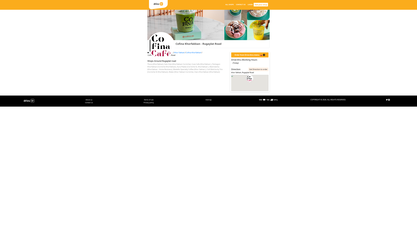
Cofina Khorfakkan (193, 52)
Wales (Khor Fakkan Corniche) (181, 72)
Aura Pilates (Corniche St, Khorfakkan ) (193, 67)
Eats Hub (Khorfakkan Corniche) (177, 64)
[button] (250, 79)
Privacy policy (149, 102)
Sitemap (208, 100)
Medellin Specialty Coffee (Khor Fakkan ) (189, 69)
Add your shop (261, 4)
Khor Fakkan (179, 52)
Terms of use (148, 100)
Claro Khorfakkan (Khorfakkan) (207, 72)
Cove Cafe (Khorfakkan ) (201, 64)
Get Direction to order (258, 69)
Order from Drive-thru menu (247, 55)
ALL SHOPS (229, 4)
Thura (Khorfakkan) (155, 64)
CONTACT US (241, 4)
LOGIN (250, 4)
